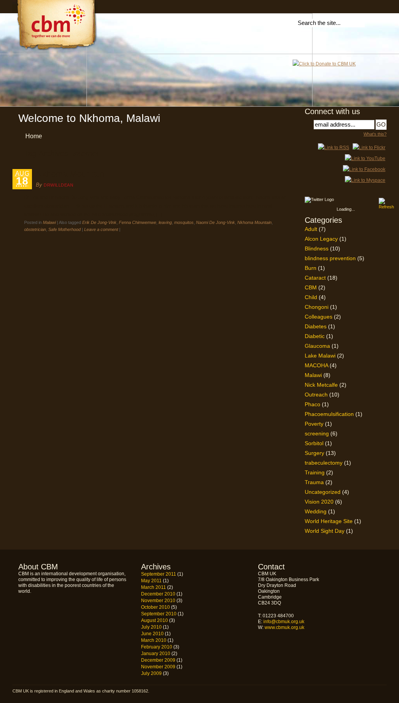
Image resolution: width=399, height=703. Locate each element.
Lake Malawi (320, 355)
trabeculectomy (324, 463)
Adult (311, 229)
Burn (310, 268)
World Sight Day (324, 531)
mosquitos (184, 222)
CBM (311, 287)
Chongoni (316, 307)
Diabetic (315, 336)
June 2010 (152, 633)
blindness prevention (330, 258)
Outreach (316, 394)
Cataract (315, 278)
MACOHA (316, 365)
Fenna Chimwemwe (137, 222)
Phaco (312, 404)
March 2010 (153, 640)
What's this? (375, 134)
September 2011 (158, 574)
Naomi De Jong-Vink (215, 222)
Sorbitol (314, 443)
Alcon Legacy (321, 239)
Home (33, 136)
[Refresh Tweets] (382, 201)
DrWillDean (59, 185)
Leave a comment (101, 229)
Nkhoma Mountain (70, 174)
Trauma (314, 482)
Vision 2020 (319, 502)
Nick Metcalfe (321, 385)
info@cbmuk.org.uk (283, 621)
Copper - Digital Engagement (366, 692)
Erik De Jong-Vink (99, 222)
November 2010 (158, 600)
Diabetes (316, 326)
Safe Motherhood (64, 229)
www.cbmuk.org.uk (284, 627)
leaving (165, 222)
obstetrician (35, 229)
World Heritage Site (329, 521)
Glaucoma (317, 346)
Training (315, 472)
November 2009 (158, 667)
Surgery (314, 453)
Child (311, 297)
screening (317, 433)
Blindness (316, 248)
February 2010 (156, 647)
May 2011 (151, 580)
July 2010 (151, 627)
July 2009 (151, 673)
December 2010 (158, 594)
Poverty (314, 424)
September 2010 (159, 614)
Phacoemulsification (329, 414)
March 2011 (153, 587)
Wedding (316, 511)
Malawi (49, 222)
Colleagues (318, 317)
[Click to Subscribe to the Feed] (333, 147)
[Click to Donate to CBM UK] (324, 64)
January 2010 (155, 653)
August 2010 (154, 620)
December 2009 (158, 660)
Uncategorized (323, 492)
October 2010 (155, 607)
